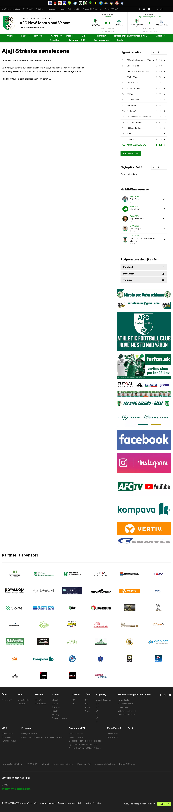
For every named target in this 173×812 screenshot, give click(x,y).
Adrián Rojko (135, 228)
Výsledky (55, 700)
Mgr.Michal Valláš (137, 219)
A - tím (54, 35)
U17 (73, 704)
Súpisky (55, 704)
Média (159, 35)
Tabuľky (55, 711)
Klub (23, 35)
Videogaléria (7, 733)
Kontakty (21, 704)
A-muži (160, 9)
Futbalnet (39, 9)
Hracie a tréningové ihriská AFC (130, 35)
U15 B (87, 707)
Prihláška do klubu (76, 733)
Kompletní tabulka (130, 153)
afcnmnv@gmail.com (16, 788)
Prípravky (101, 35)
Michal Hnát (135, 209)
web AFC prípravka (104, 700)
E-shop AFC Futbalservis (92, 9)
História (38, 35)
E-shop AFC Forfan (112, 9)
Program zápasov (59, 718)
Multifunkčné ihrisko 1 (127, 711)
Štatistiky (56, 707)
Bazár (120, 40)
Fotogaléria (6, 737)
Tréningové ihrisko (125, 704)
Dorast (70, 35)
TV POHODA (28, 9)
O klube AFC (7, 700)
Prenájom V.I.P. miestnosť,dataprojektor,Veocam (42, 737)
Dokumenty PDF (74, 9)
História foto (40, 704)
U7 (97, 718)
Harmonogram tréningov (55, 9)
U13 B (87, 711)
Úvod (10, 35)
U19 (73, 700)
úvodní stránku (43, 78)
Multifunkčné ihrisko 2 (127, 714)
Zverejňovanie (101, 40)
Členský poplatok (76, 737)
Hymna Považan (9, 741)
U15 (86, 700)
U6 (97, 722)
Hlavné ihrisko (123, 700)
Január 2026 (112, 733)
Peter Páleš (134, 199)
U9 (97, 711)
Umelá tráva (123, 707)
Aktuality (55, 714)
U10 (97, 707)
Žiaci (84, 35)
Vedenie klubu (24, 700)
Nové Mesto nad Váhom (11, 9)
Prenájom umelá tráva (30, 733)
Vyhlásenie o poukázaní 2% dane (83, 744)
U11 (97, 704)
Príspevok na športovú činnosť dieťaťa (85, 748)
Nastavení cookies (93, 803)
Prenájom (55, 40)
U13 (86, 704)
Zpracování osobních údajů (69, 803)
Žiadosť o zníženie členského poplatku (85, 741)
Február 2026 (112, 737)
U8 (97, 714)
